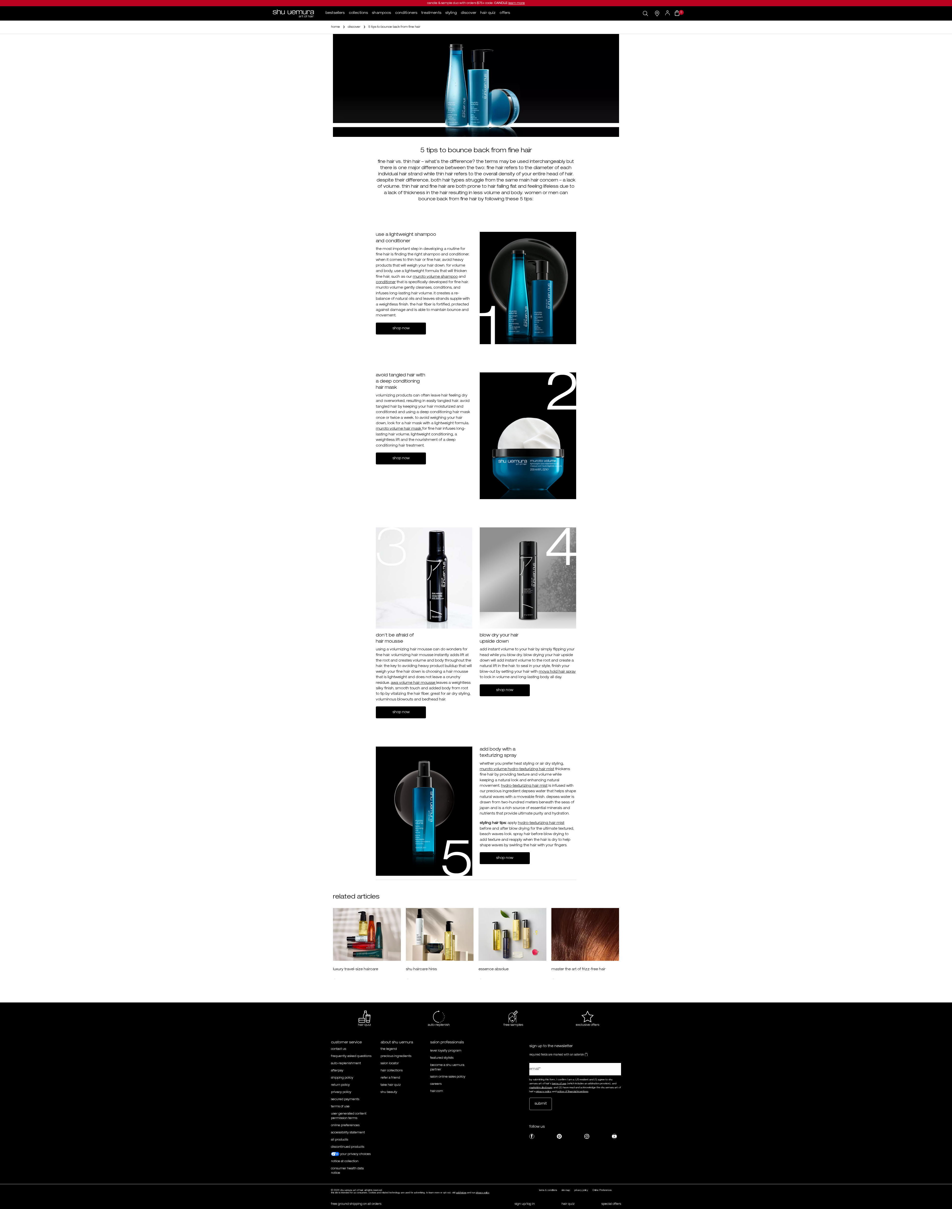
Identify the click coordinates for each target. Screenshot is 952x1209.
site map (566, 1190)
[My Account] (668, 13)
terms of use (559, 1084)
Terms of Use (340, 1106)
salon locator (390, 1063)
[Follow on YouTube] (614, 1136)
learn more (516, 3)
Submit (541, 1104)
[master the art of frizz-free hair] (585, 934)
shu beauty (389, 1092)
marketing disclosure (540, 1088)
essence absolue (493, 969)
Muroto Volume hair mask (399, 429)
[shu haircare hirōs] (440, 934)
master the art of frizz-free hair (578, 969)
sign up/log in (525, 1204)
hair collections (392, 1070)
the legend (389, 1049)
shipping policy (342, 1077)
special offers (611, 1204)
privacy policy (341, 1092)
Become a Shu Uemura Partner (447, 1067)
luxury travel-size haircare (355, 969)
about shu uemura (397, 1042)
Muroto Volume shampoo (435, 277)
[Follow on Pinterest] (559, 1136)
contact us (338, 1049)
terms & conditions (548, 1190)
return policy (340, 1085)
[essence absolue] (512, 934)
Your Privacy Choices (355, 1154)
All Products (339, 1139)
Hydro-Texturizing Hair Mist (524, 786)
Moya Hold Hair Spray (557, 672)
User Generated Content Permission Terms (348, 1116)
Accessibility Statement (348, 1132)
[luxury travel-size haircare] (367, 934)
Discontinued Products (347, 1147)
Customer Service (346, 1042)
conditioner (386, 282)
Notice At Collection (344, 1161)
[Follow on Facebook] (531, 1136)
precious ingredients (396, 1056)
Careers (436, 1084)
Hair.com (436, 1091)
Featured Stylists (441, 1058)
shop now (401, 328)
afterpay (337, 1070)
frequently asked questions (351, 1056)
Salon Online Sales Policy (447, 1076)
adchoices (461, 1193)
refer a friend (390, 1077)
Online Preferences (345, 1125)
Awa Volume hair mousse (413, 683)
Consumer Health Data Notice (347, 1171)
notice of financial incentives (572, 1091)
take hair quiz (391, 1085)
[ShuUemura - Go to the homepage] (293, 13)
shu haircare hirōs (421, 969)
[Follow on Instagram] (586, 1136)
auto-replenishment (346, 1063)
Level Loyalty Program (445, 1050)
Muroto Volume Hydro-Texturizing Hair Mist (517, 769)
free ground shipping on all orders (356, 1204)
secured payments (345, 1099)
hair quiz (568, 1204)
